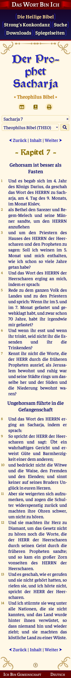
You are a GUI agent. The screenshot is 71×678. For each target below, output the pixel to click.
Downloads (18, 32)
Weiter (53, 140)
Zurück (18, 140)
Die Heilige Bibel (35, 16)
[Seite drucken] (49, 107)
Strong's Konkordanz (27, 24)
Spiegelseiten (50, 32)
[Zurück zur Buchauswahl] (35, 107)
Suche (60, 24)
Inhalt (36, 140)
